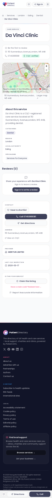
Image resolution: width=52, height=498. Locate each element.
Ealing (30, 15)
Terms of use (9, 419)
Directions (19, 494)
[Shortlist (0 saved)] (28, 4)
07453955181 (13, 56)
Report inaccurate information (27, 292)
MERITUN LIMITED (16, 252)
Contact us (8, 376)
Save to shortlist (18, 210)
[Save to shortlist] (4, 494)
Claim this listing (27, 281)
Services (11, 15)
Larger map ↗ (42, 97)
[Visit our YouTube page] (13, 349)
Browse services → (26, 452)
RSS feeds (7, 392)
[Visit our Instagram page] (21, 349)
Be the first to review (17, 48)
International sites (11, 395)
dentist (10, 132)
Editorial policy (9, 422)
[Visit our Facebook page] (8, 349)
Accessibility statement (14, 407)
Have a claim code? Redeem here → (26, 287)
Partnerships (9, 368)
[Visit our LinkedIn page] (17, 349)
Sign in (40, 4)
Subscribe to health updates (16, 388)
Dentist (39, 15)
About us (7, 361)
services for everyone (17, 158)
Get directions (28, 223)
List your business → (26, 458)
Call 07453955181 (27, 216)
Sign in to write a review (26, 189)
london (8, 141)
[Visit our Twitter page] (4, 349)
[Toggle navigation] (48, 4)
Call (41, 494)
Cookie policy (9, 411)
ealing (8, 149)
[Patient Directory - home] (11, 4)
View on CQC (13, 238)
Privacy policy (9, 415)
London (21, 15)
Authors (6, 372)
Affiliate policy (9, 426)
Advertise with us (11, 365)
